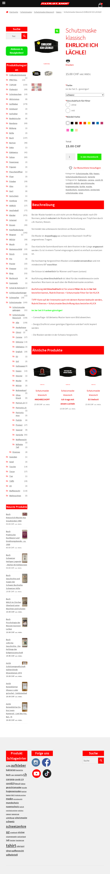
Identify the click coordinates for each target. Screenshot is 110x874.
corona (91, 180)
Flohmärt (13, 89)
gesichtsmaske (87, 183)
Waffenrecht (21, 439)
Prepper (12, 268)
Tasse (12, 471)
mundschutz (71, 189)
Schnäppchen (15, 94)
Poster (12, 263)
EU (17, 356)
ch (25, 774)
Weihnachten (15, 495)
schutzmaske (72, 193)
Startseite (13, 12)
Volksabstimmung (17, 75)
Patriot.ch (20, 403)
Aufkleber (13, 104)
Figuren (12, 167)
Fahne (12, 157)
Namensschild (15, 249)
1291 (8, 765)
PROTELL (13, 80)
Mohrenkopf (21, 390)
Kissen (12, 225)
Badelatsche (14, 118)
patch (21, 807)
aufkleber (18, 765)
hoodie (24, 788)
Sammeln (13, 283)
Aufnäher (13, 113)
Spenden (13, 457)
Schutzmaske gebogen (18, 308)
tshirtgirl (20, 846)
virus (81, 193)
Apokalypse (21, 327)
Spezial (19, 430)
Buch (11, 138)
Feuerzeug (13, 162)
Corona (19, 337)
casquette (18, 775)
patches (20, 810)
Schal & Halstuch (17, 288)
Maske (18, 380)
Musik (11, 244)
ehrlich (76, 183)
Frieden (12, 181)
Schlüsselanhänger (17, 292)
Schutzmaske (26, 12)
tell (7, 840)
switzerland (21, 837)
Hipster (19, 375)
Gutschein (13, 196)
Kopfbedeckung (16, 229)
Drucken (70, 64)
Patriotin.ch (21, 407)
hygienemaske (72, 186)
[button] (57, 31)
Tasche (12, 466)
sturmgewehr (11, 837)
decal (17, 783)
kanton (23, 791)
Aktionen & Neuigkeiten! (16, 51)
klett (13, 795)
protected (95, 189)
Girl (17, 361)
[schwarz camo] (85, 95)
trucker (12, 840)
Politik (19, 420)
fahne (22, 784)
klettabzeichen (20, 795)
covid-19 (99, 180)
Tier (11, 476)
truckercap (20, 840)
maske (89, 186)
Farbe (69, 85)
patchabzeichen (11, 810)
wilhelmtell (12, 854)
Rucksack (13, 278)
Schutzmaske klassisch (44, 12)
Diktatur (19, 342)
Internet (13, 220)
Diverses (16, 452)
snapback (13, 832)
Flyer (11, 176)
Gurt (11, 191)
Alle (91, 173)
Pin (10, 258)
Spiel (11, 461)
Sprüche (91, 177)
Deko (11, 147)
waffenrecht (17, 850)
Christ (18, 332)
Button (12, 142)
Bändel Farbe (73, 116)
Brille (11, 133)
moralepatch (17, 799)
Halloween (20, 366)
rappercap (15, 814)
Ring (11, 273)
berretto (19, 770)
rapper (8, 814)
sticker (21, 832)
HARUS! (12, 205)
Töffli (11, 481)
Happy (59, 12)
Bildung (12, 128)
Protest (19, 425)
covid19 (69, 183)
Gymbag (13, 200)
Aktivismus (14, 99)
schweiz (10, 821)
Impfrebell (14, 210)
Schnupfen (14, 297)
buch (8, 774)
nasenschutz (84, 189)
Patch (11, 254)
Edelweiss (13, 152)
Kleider (12, 215)
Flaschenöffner (16, 172)
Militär (12, 239)
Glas (11, 186)
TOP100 (12, 84)
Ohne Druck (18, 396)
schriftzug (10, 818)
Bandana (13, 123)
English (19, 351)
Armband (13, 109)
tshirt (11, 845)
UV (10, 486)
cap (12, 775)
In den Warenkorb (89, 156)
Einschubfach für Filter (78, 100)
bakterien (82, 180)
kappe (8, 795)
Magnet (12, 234)
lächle (82, 186)
